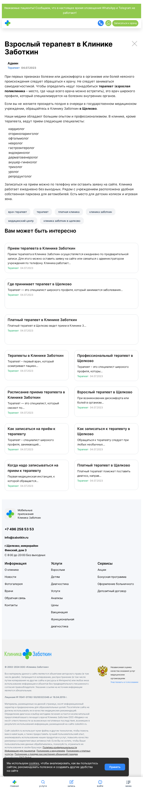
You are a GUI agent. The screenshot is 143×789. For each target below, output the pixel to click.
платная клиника (69, 211)
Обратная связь (15, 598)
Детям (55, 577)
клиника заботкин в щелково (62, 220)
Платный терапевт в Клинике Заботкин (42, 320)
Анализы (57, 598)
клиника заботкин (100, 211)
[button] (128, 783)
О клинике (12, 569)
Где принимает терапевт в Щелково (40, 284)
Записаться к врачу (125, 23)
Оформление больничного (116, 584)
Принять (114, 767)
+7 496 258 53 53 (19, 529)
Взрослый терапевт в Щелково (104, 392)
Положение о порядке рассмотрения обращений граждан (46, 754)
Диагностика (60, 584)
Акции (102, 569)
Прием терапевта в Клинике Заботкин (41, 248)
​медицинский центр (21, 220)
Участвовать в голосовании (124, 682)
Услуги (55, 591)
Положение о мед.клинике (50, 750)
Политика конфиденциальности (60, 747)
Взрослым (58, 569)
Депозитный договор (112, 591)
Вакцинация (59, 612)
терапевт (42, 211)
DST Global (25, 757)
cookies (34, 763)
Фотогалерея (14, 584)
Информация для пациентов (20, 750)
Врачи (9, 591)
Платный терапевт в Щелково (103, 465)
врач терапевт (17, 211)
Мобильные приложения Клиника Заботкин (29, 514)
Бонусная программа (112, 577)
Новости (10, 577)
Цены (54, 605)
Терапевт (13, 267)
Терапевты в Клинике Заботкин (35, 355)
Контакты (11, 605)
